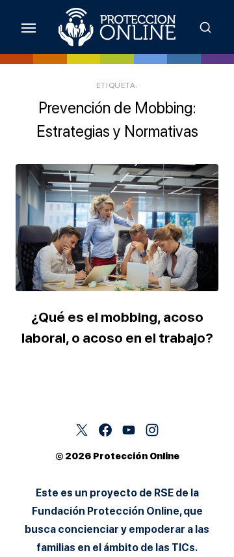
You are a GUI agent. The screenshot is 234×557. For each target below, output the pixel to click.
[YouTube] (129, 430)
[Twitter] (82, 430)
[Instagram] (152, 430)
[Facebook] (105, 430)
